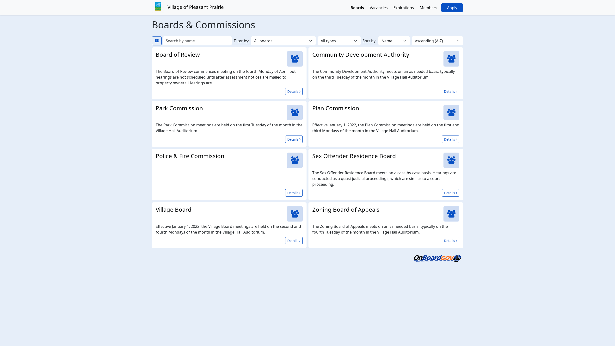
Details (295, 91)
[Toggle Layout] (157, 40)
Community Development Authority (360, 54)
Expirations (404, 7)
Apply (452, 7)
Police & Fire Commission (190, 156)
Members (428, 7)
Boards (357, 7)
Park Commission (179, 108)
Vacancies (379, 7)
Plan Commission (335, 108)
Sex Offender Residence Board (354, 156)
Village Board (173, 209)
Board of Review (178, 54)
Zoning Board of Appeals (346, 209)
